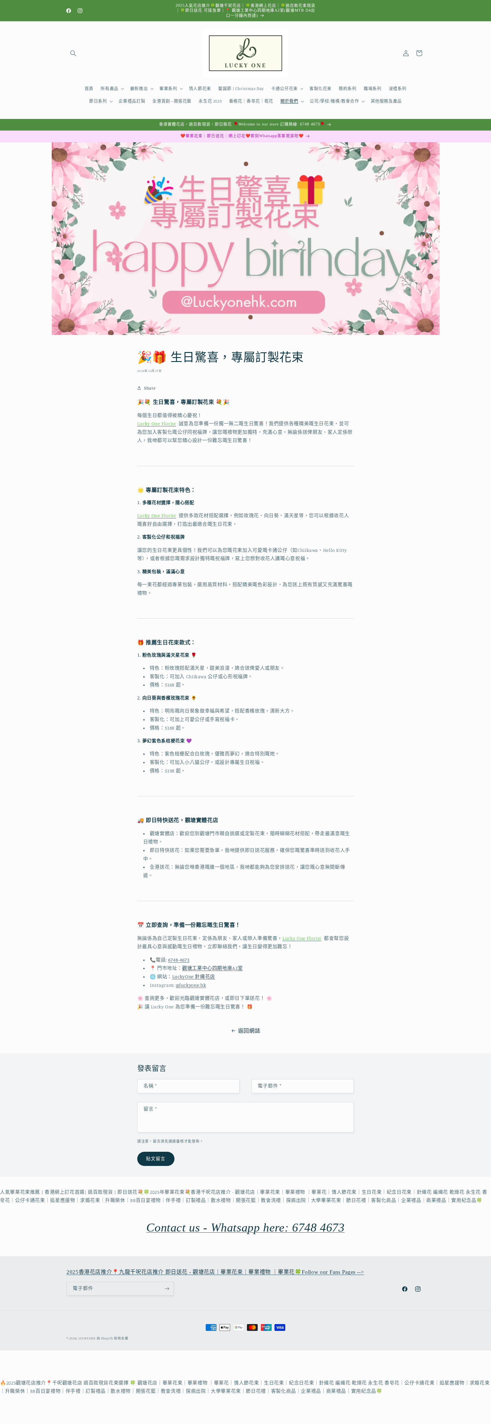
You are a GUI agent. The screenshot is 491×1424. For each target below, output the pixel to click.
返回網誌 (249, 1030)
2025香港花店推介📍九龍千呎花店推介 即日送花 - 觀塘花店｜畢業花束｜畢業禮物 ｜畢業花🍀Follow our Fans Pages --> (215, 1272)
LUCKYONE (86, 1338)
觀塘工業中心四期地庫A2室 (212, 968)
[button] (73, 53)
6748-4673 (179, 960)
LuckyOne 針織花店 (193, 976)
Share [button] (149, 388)
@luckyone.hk (191, 985)
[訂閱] (167, 1288)
